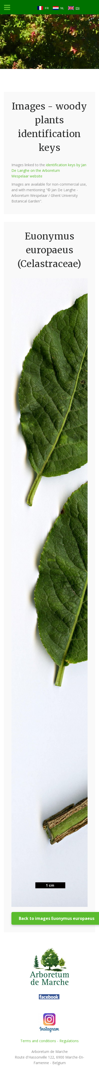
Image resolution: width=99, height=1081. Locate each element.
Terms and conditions (38, 1040)
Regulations (69, 1040)
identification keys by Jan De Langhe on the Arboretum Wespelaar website (48, 170)
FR (47, 8)
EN (77, 8)
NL (62, 8)
